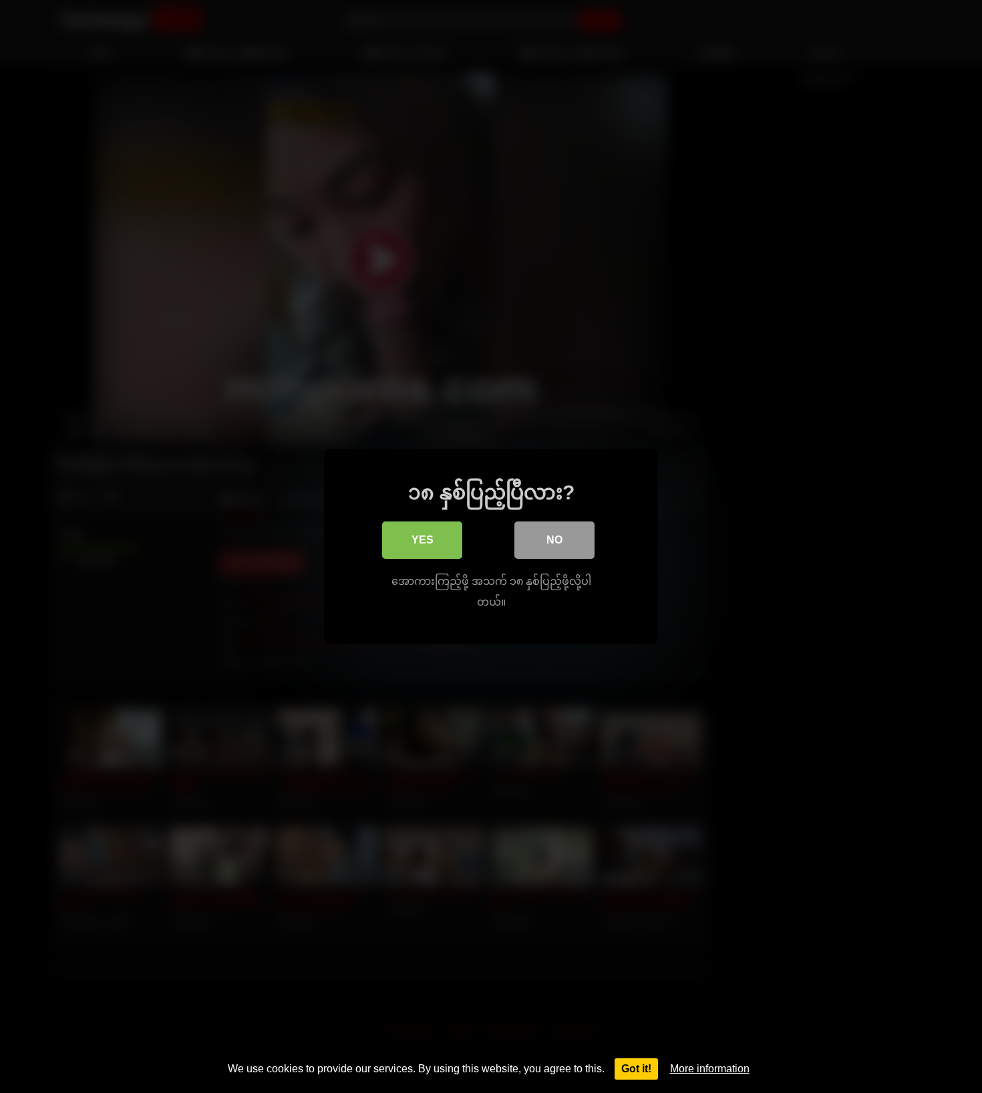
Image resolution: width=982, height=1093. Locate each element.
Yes (423, 539)
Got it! (636, 1068)
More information (710, 1068)
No (554, 539)
